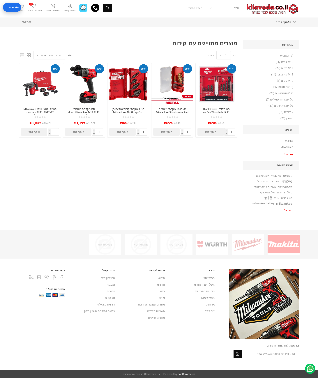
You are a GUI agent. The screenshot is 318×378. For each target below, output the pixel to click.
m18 (267, 198)
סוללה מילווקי (267, 192)
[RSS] (31, 277)
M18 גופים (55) (284, 62)
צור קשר (26, 22)
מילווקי (287, 181)
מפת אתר (209, 278)
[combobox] (159, 8)
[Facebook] (62, 277)
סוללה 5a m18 (284, 192)
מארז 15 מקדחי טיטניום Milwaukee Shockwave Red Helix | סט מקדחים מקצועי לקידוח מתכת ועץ (172, 114)
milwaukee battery (263, 203)
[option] (283, 244)
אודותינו (210, 304)
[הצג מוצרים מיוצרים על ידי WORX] (141, 244)
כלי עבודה (276, 175)
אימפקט (287, 175)
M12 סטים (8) (285, 80)
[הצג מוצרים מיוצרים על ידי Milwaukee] (248, 244)
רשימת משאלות (106, 304)
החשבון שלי (69, 10)
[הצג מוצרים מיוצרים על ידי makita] (284, 244)
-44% (231, 68)
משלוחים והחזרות (204, 284)
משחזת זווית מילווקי (265, 187)
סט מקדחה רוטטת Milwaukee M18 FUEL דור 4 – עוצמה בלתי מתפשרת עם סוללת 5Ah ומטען (84, 114)
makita (289, 140)
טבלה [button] (29, 55)
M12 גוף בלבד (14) (282, 74)
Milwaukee (287, 147)
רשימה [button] (22, 55)
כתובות (111, 291)
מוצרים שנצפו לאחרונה (151, 304)
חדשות (161, 284)
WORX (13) (286, 55)
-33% (99, 68)
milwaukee (284, 203)
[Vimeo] (47, 277)
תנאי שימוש (208, 298)
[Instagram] (39, 277)
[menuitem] (192, 278)
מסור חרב (275, 181)
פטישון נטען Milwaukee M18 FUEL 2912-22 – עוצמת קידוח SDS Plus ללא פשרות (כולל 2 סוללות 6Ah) (40, 114)
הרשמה (238, 354)
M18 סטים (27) (284, 68)
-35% (187, 68)
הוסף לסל (210, 131)
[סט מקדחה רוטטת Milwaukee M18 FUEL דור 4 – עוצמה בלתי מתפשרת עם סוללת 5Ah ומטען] (84, 84)
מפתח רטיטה (285, 187)
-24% (55, 68)
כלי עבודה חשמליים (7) (279, 99)
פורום (161, 298)
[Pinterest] (54, 277)
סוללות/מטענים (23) (281, 93)
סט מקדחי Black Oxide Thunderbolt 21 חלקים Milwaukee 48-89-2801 (216, 112)
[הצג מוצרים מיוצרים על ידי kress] (105, 244)
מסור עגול (262, 181)
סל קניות (110, 298)
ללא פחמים (262, 175)
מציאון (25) (286, 118)
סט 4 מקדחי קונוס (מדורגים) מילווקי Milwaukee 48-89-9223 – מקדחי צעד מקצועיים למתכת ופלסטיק (128, 114)
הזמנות (111, 284)
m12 (276, 197)
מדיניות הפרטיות (205, 291)
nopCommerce (186, 374)
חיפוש (107, 8)
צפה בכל (288, 154)
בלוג (162, 291)
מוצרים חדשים (156, 317)
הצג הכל (288, 210)
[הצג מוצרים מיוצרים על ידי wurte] (212, 244)
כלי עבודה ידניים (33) (280, 105)
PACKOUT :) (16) (283, 87)
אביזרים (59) (286, 112)
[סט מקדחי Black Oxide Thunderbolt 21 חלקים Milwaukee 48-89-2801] (216, 84)
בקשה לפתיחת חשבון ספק (99, 311)
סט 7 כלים (286, 198)
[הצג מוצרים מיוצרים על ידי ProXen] (176, 244)
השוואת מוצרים (52, 10)
